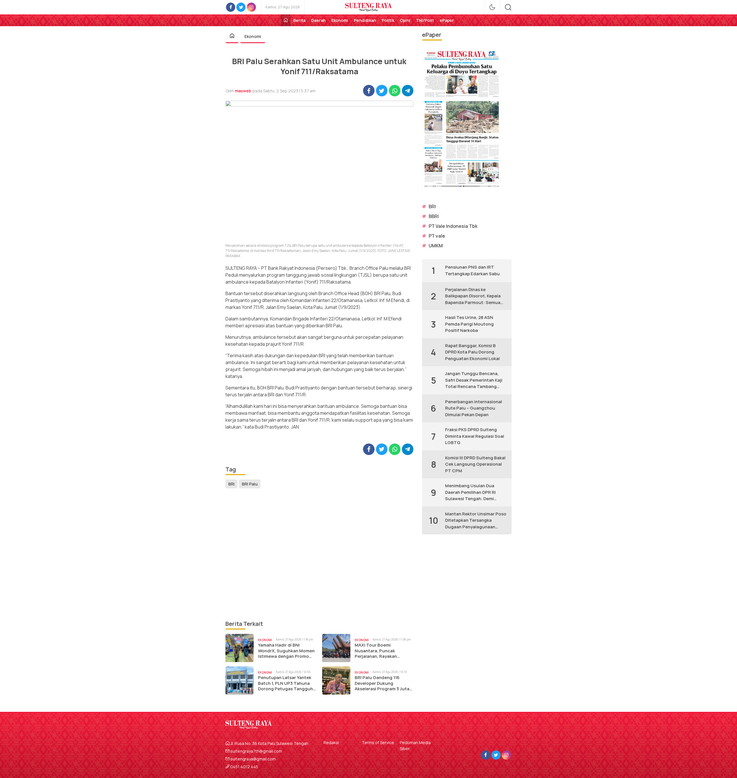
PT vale (437, 236)
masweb (243, 90)
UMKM (436, 245)
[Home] (285, 20)
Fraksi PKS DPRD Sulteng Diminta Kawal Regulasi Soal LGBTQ (474, 436)
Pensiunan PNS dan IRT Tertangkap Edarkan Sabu (472, 270)
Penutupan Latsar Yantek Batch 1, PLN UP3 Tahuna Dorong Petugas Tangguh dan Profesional (285, 683)
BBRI (434, 216)
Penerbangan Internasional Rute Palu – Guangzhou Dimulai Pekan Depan (473, 408)
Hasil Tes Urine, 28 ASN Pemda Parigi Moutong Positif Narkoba (469, 323)
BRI (231, 484)
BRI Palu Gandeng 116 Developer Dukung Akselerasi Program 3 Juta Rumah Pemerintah (382, 683)
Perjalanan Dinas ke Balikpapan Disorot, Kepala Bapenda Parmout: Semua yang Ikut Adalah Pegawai (473, 296)
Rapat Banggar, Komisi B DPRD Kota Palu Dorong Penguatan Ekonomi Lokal (472, 352)
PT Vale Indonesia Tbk (453, 226)
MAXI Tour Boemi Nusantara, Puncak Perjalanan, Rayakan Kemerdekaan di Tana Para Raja (382, 650)
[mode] (492, 7)
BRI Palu (250, 484)
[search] (508, 7)
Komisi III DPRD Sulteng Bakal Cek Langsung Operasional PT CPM (475, 464)
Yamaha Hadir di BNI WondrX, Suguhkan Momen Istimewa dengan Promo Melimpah (286, 650)
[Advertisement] (319, 554)
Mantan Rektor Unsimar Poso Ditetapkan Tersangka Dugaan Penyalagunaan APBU (475, 520)
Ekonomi (252, 36)
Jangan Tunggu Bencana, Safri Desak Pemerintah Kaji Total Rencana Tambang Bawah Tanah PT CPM (473, 380)
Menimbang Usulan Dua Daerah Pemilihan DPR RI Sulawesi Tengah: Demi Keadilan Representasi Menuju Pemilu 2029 (470, 492)
